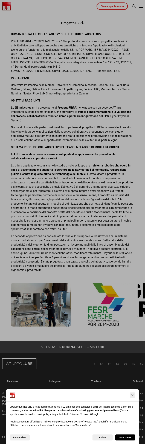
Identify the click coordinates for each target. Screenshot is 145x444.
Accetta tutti (125, 437)
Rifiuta (102, 437)
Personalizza (19, 437)
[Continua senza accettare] (132, 395)
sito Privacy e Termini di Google (82, 414)
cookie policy (43, 414)
